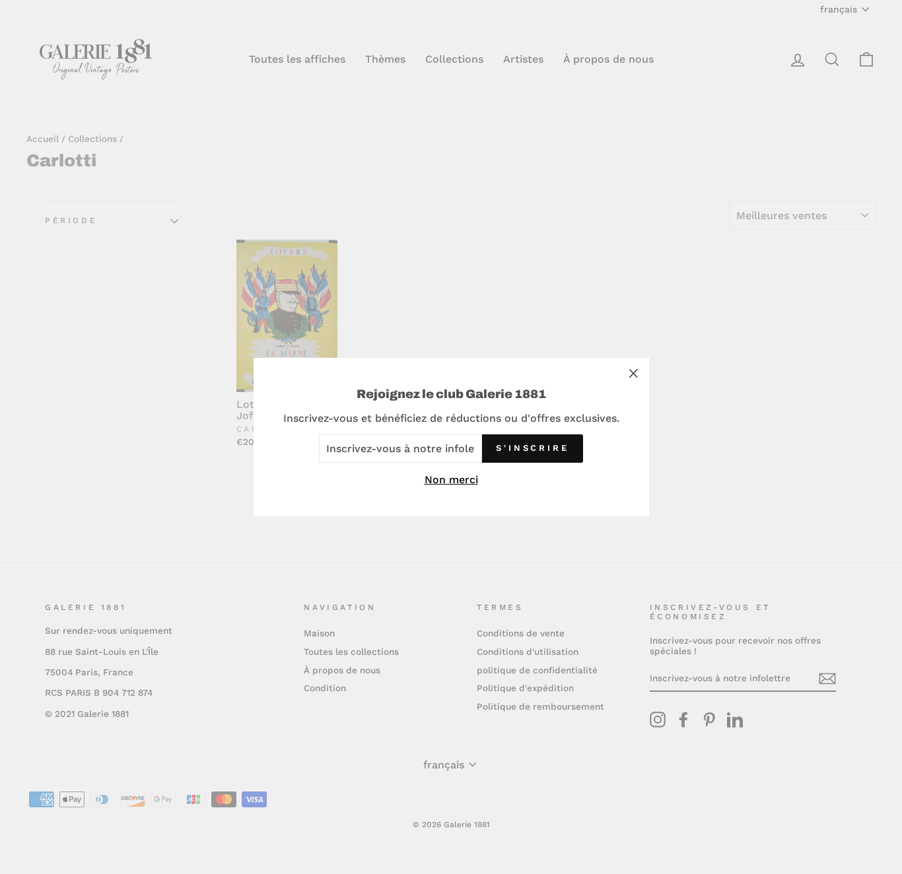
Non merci (451, 479)
